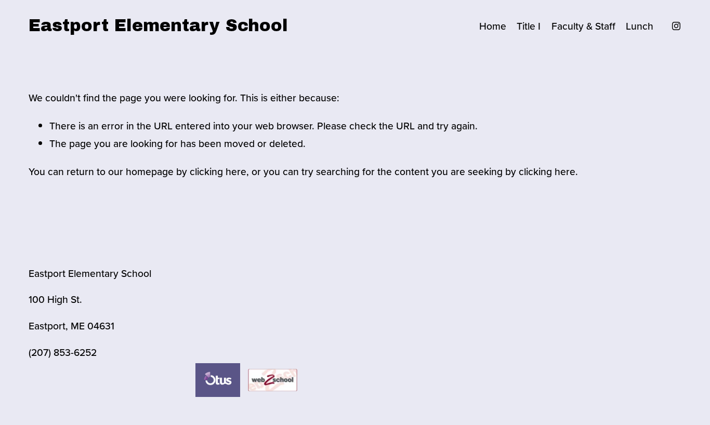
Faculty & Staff (583, 26)
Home (492, 26)
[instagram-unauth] (676, 26)
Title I (529, 26)
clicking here (218, 171)
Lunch (639, 26)
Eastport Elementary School (158, 26)
